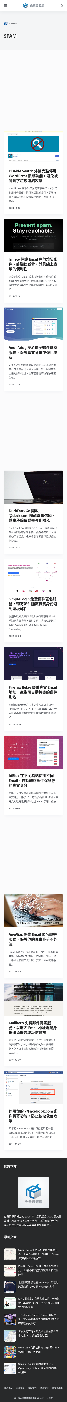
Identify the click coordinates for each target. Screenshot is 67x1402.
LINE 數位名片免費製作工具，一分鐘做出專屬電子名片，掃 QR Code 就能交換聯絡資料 (39, 1303)
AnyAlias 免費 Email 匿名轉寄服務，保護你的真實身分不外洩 (33, 939)
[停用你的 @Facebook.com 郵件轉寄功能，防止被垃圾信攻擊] (33, 1087)
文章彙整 (20, 1388)
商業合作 (44, 1388)
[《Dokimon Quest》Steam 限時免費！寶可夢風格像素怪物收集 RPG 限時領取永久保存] (10, 1319)
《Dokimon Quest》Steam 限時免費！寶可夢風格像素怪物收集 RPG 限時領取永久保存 (39, 1319)
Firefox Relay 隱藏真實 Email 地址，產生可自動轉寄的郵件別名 (33, 692)
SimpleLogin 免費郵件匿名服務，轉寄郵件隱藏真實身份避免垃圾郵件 (33, 604)
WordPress (42, 1398)
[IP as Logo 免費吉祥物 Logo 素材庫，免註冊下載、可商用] (10, 1352)
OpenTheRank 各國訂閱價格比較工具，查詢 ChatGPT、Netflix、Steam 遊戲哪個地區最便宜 (38, 1254)
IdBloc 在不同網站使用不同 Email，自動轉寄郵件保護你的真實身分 (32, 780)
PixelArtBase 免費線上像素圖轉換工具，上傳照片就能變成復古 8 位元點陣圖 (38, 1270)
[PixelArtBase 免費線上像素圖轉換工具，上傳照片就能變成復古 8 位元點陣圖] (10, 1270)
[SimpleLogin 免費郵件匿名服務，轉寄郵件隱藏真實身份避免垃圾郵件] (33, 575)
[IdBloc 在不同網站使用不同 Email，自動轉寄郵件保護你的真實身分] (33, 752)
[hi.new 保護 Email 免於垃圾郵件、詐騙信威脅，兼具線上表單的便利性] (33, 235)
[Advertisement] (33, 91)
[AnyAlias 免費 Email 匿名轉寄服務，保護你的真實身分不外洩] (33, 911)
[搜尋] (62, 5)
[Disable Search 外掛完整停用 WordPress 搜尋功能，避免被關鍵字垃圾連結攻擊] (33, 147)
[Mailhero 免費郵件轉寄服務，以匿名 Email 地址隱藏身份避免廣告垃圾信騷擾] (33, 999)
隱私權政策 (57, 1388)
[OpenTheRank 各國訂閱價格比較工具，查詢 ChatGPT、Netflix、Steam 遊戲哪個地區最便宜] (10, 1254)
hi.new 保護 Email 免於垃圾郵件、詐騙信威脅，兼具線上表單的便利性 (33, 264)
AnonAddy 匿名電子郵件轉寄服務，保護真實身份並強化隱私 (33, 352)
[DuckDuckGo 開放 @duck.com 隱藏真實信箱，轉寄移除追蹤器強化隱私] (33, 487)
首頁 (6, 23)
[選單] (5, 5)
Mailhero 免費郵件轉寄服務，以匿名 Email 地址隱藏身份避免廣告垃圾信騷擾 (33, 1028)
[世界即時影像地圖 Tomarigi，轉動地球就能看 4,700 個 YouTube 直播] (10, 1287)
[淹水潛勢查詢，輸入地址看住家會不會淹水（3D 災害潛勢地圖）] (10, 1336)
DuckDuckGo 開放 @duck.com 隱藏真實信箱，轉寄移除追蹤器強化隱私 (32, 516)
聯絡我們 (32, 1388)
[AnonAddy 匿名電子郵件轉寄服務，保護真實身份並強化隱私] (33, 324)
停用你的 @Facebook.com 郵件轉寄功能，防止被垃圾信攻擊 (33, 1116)
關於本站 (8, 1388)
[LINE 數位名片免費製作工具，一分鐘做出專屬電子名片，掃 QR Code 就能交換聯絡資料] (10, 1303)
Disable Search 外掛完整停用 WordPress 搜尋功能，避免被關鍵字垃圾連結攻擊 (33, 176)
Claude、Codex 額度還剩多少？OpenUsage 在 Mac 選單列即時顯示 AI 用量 (38, 1368)
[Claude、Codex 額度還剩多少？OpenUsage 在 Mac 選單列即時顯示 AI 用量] (10, 1368)
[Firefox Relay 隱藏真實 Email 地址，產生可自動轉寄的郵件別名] (33, 663)
